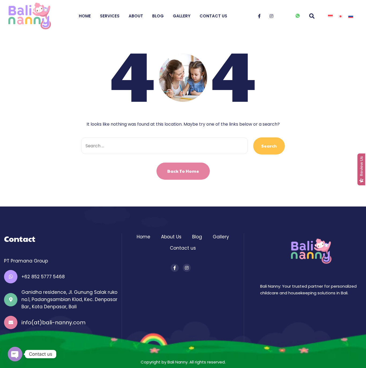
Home (85, 16)
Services (109, 16)
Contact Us (213, 16)
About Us (171, 237)
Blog (158, 16)
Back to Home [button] (183, 171)
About (136, 16)
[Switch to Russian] (351, 16)
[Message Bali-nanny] (297, 16)
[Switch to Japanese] (340, 16)
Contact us (183, 248)
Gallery (182, 16)
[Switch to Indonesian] (330, 16)
